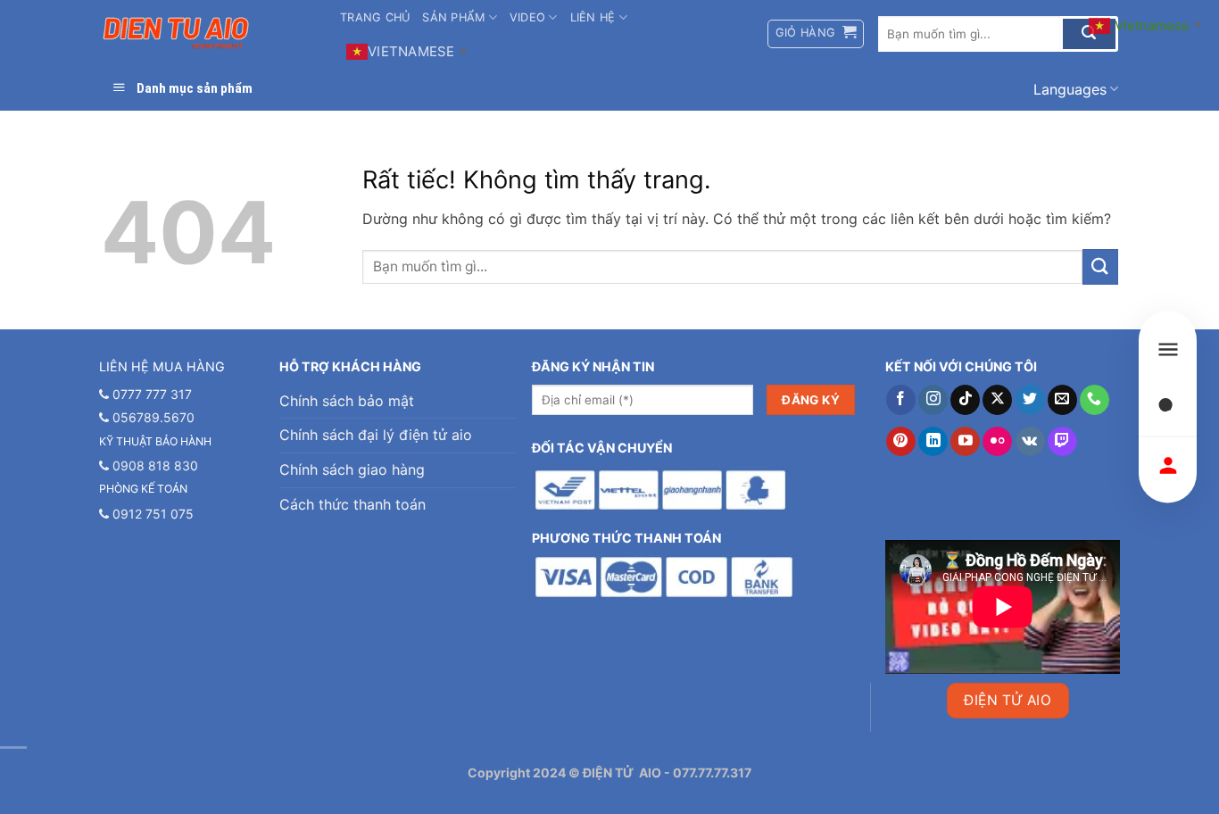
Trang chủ (375, 17)
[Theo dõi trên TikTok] (965, 400)
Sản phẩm (453, 17)
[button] (816, 34)
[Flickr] (997, 442)
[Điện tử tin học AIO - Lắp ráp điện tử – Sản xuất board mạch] (207, 33)
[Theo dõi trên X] (997, 400)
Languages (1070, 89)
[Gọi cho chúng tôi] (1094, 400)
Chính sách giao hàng (352, 469)
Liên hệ (593, 17)
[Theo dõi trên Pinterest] (901, 442)
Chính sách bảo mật (346, 401)
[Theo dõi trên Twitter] (1030, 400)
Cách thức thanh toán (352, 504)
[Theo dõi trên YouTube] (965, 442)
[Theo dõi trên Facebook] (901, 400)
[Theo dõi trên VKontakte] (1030, 442)
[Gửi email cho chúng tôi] (1062, 400)
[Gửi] (1100, 266)
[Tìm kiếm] (1168, 407)
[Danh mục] (1168, 349)
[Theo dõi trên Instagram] (933, 400)
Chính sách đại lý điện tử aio (375, 435)
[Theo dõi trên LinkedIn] (933, 442)
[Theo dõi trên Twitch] (1062, 442)
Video (527, 17)
